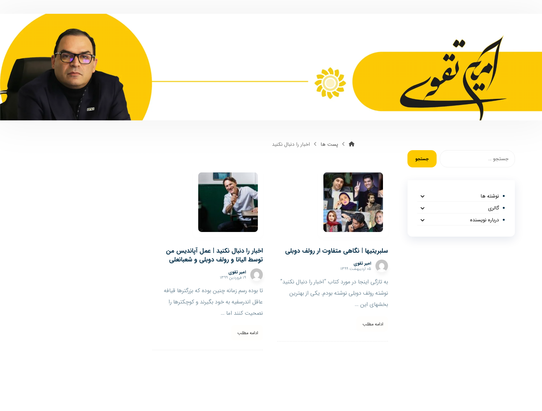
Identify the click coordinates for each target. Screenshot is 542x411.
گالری (493, 208)
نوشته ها (490, 196)
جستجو (422, 158)
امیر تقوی (362, 263)
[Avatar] (381, 266)
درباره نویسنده (484, 220)
